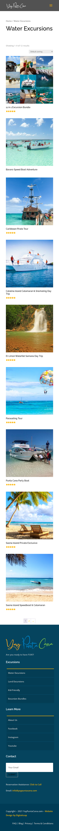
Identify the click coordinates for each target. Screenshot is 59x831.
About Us (12, 720)
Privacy (28, 823)
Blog (21, 823)
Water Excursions (16, 673)
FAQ (14, 823)
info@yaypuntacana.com (24, 790)
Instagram (13, 737)
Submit (12, 774)
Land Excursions (16, 681)
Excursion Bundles (17, 698)
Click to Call (35, 784)
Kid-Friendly (14, 690)
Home (9, 21)
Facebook (13, 728)
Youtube (12, 745)
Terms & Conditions (43, 823)
